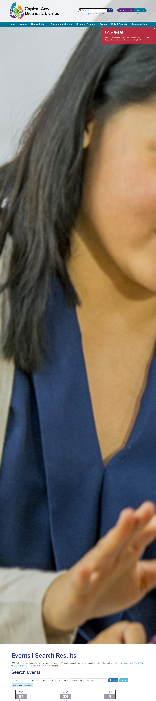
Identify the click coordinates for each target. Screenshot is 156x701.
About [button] (23, 24)
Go (110, 10)
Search (114, 680)
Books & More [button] (38, 24)
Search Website (108, 14)
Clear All (124, 680)
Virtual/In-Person (32, 680)
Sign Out (140, 10)
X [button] (154, 29)
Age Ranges (47, 680)
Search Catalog (95, 14)
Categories (61, 680)
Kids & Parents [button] (119, 24)
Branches (17, 680)
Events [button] (103, 24)
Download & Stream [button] (61, 24)
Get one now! (142, 14)
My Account (125, 10)
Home (12, 24)
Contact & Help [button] (139, 24)
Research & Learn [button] (85, 24)
